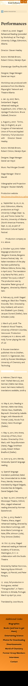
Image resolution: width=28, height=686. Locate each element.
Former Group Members (14, 652)
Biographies (14, 623)
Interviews (14, 657)
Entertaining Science (14, 635)
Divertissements (14, 644)
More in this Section (10, 11)
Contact (14, 661)
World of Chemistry (14, 648)
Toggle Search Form (22, 1)
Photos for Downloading (14, 639)
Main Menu (25, 1)
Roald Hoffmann (14, 3)
